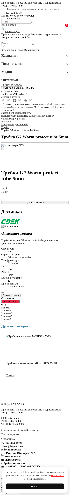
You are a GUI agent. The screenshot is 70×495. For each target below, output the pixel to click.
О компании (9, 430)
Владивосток (8, 24)
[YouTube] (31, 100)
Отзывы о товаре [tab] (11, 295)
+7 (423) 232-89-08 (11, 12)
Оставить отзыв (10, 301)
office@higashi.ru (10, 97)
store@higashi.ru (12, 446)
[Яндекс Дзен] (14, 100)
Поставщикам (10, 434)
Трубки (10, 375)
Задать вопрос (9, 112)
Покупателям (27, 9)
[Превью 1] (2, 148)
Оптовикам (53, 9)
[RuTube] (20, 100)
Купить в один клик (35, 202)
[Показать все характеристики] (2, 292)
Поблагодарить (15, 115)
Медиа (41, 9)
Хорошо (35, 486)
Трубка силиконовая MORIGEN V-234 (31, 363)
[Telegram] (3, 100)
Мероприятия (17, 118)
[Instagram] (25, 100)
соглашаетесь (57, 475)
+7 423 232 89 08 (11, 442)
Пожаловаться (32, 115)
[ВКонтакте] (9, 100)
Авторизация (12, 31)
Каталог (6, 50)
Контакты (32, 430)
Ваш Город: (25, 50)
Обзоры (21, 430)
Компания (12, 9)
